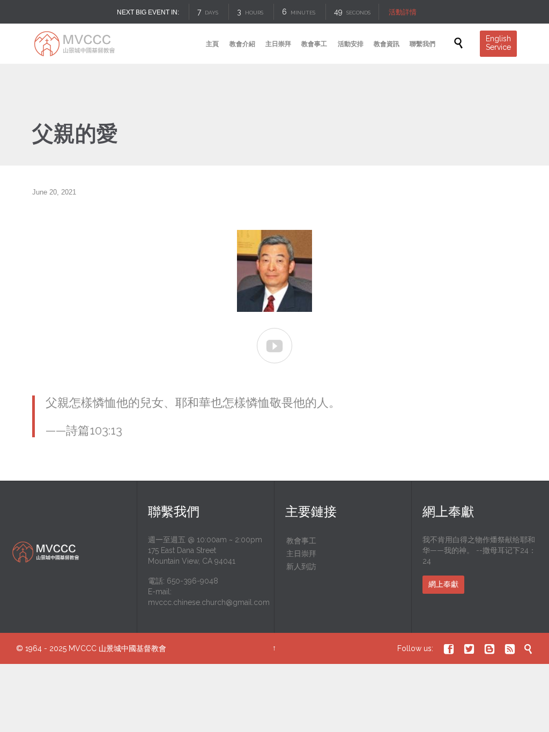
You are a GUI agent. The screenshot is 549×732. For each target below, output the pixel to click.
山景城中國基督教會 (132, 648)
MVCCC (83, 648)
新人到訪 (301, 566)
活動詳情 (403, 12)
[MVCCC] (73, 44)
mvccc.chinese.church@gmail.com (209, 602)
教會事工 (301, 540)
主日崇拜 (301, 553)
